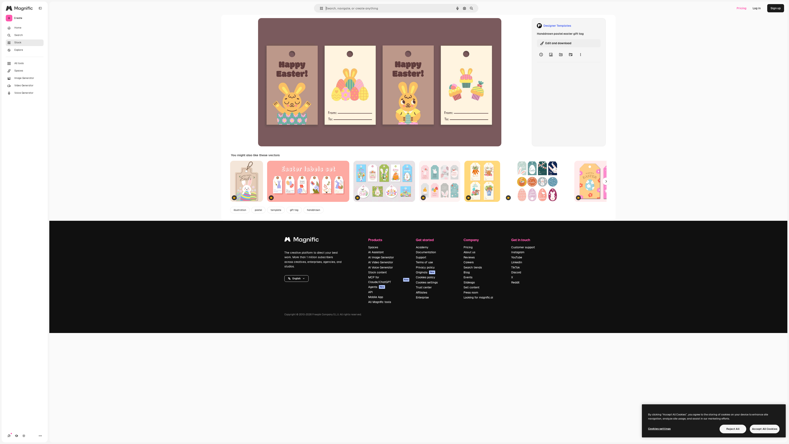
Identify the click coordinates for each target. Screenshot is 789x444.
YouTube (516, 257)
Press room (471, 292)
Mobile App (375, 297)
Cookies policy (425, 277)
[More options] (580, 55)
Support (421, 257)
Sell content (471, 287)
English (296, 278)
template (276, 210)
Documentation (426, 252)
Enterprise (422, 297)
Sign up (776, 8)
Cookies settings (427, 282)
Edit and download (558, 43)
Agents (376, 287)
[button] (296, 278)
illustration (240, 210)
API (370, 292)
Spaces (373, 247)
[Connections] (9, 435)
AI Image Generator (381, 257)
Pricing (741, 8)
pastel (258, 210)
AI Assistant (376, 252)
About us (469, 252)
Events (468, 277)
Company (471, 240)
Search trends (473, 267)
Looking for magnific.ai (478, 297)
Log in (757, 8)
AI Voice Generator (380, 267)
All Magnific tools (379, 302)
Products (375, 240)
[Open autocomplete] (319, 8)
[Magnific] (301, 240)
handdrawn (313, 210)
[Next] (606, 181)
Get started (425, 240)
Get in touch (520, 240)
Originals (425, 272)
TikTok (515, 267)
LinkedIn (516, 262)
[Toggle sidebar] (40, 8)
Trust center (424, 287)
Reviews (469, 257)
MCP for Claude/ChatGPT (388, 279)
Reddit (515, 282)
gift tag (294, 210)
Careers (469, 262)
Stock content (377, 272)
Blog (467, 272)
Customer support (523, 247)
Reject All (732, 429)
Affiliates (421, 292)
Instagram (517, 252)
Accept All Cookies (764, 429)
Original (284, 26)
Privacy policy (425, 267)
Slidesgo (469, 282)
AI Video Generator (380, 262)
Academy (422, 247)
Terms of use (424, 262)
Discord (516, 272)
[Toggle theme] (24, 435)
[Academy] (16, 435)
